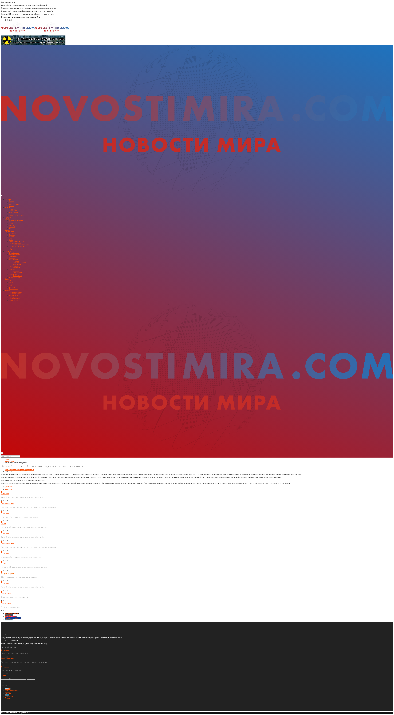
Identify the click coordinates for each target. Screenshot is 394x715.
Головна (8, 199)
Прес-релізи (12, 209)
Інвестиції (12, 227)
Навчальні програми (15, 243)
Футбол (11, 282)
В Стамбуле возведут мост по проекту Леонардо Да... (19, 577)
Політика (8, 217)
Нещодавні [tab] (8, 486)
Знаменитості (13, 274)
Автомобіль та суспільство (17, 246)
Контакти (11, 206)
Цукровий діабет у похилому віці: (12, 670)
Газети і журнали (14, 266)
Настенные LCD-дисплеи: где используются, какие (18, 679)
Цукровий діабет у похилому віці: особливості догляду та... (21, 517)
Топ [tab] (6, 488)
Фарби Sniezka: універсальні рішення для (14, 653)
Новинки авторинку (14, 254)
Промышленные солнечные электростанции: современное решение (24, 662)
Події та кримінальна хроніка (17, 241)
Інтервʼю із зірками (14, 277)
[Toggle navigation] (1, 195)
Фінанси (11, 225)
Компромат (16, 267)
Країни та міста (13, 295)
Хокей (11, 284)
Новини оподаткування (16, 214)
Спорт (7, 279)
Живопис (16, 271)
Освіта (11, 240)
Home (7, 460)
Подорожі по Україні (15, 294)
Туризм (7, 290)
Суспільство (9, 232)
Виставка (12, 269)
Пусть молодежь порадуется (10, 607)
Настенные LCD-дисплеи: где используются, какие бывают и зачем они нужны (27, 14)
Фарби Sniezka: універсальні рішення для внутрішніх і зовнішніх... (22, 497)
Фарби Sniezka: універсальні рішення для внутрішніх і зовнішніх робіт (24, 5)
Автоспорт (12, 287)
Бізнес (7, 219)
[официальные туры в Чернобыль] (33, 44)
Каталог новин (13, 212)
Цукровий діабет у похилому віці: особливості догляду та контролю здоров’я (27, 11)
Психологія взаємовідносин (21, 245)
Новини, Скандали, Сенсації (17, 215)
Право (11, 223)
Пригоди (11, 249)
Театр (10, 248)
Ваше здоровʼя (13, 259)
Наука (11, 238)
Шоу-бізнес (12, 233)
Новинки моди (13, 256)
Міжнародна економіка (16, 220)
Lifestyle (8, 251)
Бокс (10, 285)
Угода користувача (14, 204)
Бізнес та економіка (15, 222)
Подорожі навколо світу (16, 292)
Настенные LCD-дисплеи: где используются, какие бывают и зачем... (24, 527)
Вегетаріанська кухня (19, 263)
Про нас (11, 201)
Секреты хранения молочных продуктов (14, 597)
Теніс (10, 280)
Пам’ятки (11, 297)
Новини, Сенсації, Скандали (24, 470)
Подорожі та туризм (15, 298)
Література (12, 235)
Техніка (7, 230)
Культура (11, 236)
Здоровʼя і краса (14, 253)
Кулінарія (12, 258)
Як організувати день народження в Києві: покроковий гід (20, 17)
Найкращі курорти (14, 300)
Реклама (11, 202)
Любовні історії (17, 276)
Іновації (11, 228)
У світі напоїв (17, 264)
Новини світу (13, 210)
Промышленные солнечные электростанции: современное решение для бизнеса (28, 8)
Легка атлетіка (13, 289)
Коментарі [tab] (8, 489)
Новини (7, 207)
